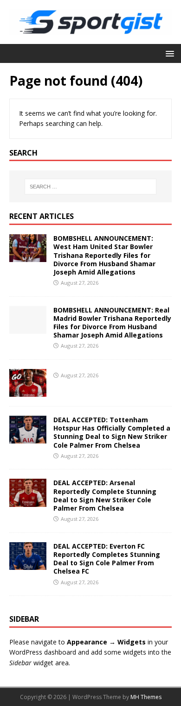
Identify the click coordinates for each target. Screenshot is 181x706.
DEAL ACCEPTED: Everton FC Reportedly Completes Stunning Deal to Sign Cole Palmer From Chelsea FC (106, 559)
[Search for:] (91, 186)
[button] (168, 53)
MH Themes (146, 697)
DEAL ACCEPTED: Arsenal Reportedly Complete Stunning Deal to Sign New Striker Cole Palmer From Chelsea (104, 495)
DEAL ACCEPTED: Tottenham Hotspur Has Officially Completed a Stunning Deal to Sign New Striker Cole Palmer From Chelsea (111, 432)
